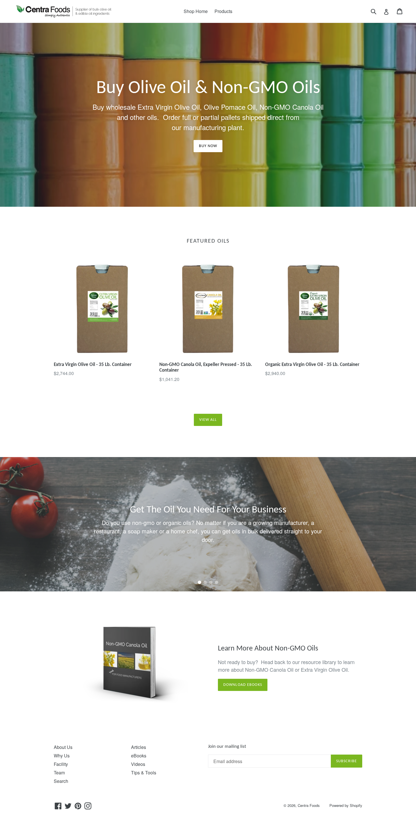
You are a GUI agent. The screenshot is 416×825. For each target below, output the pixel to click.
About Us (63, 747)
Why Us (62, 755)
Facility (61, 764)
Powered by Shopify (345, 805)
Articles (138, 747)
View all (208, 420)
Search (61, 781)
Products (223, 11)
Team (59, 772)
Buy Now (208, 146)
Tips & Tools (143, 772)
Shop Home (196, 11)
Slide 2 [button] (205, 582)
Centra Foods (309, 805)
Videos (138, 764)
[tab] (199, 582)
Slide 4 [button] (216, 582)
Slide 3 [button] (211, 582)
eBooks (138, 755)
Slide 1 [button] (199, 582)
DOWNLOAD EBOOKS (242, 685)
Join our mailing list (227, 746)
